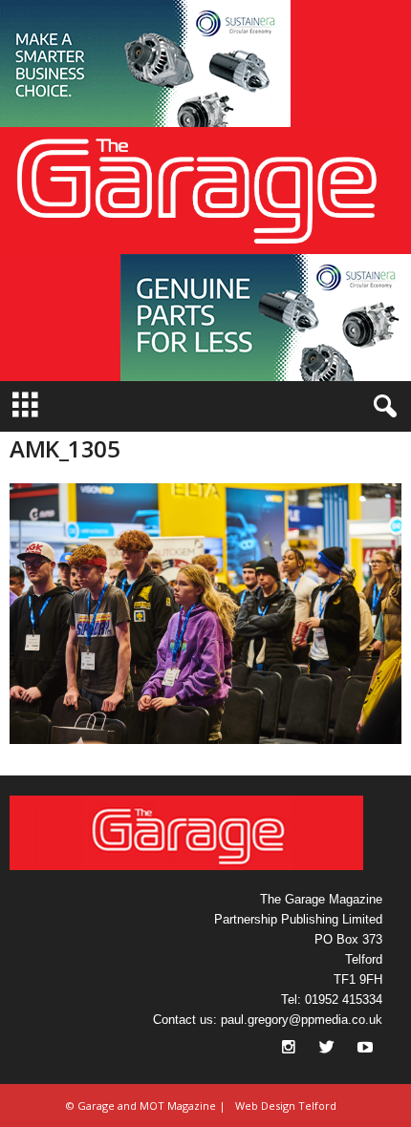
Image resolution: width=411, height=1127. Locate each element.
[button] (145, 63)
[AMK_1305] (205, 613)
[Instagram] (290, 1049)
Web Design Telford (285, 1105)
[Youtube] (365, 1049)
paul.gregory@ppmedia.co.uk (301, 1019)
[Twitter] (329, 1049)
